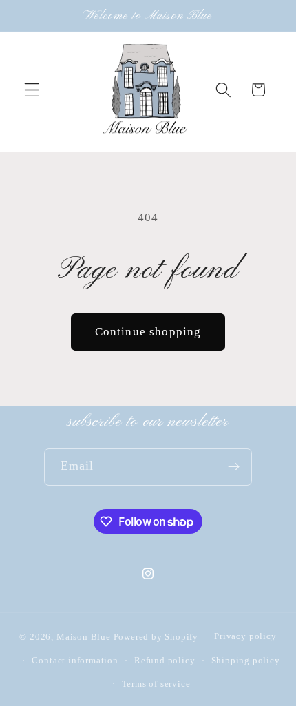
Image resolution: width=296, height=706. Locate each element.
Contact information (75, 660)
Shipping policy (245, 660)
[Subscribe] (234, 467)
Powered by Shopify (156, 636)
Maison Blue (83, 636)
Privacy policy (245, 636)
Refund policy (164, 660)
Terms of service (156, 684)
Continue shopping (148, 331)
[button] (32, 89)
